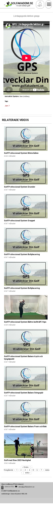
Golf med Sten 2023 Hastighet (17, 460)
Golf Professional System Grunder (19, 187)
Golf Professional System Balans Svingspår (23, 393)
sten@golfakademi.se (26, 487)
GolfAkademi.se (22, 3)
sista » (27, 473)
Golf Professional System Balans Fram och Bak (25, 426)
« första (25, 467)
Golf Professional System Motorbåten (21, 153)
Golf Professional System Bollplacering (22, 254)
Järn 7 (7, 106)
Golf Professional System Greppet (19, 221)
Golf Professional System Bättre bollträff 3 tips (25, 322)
